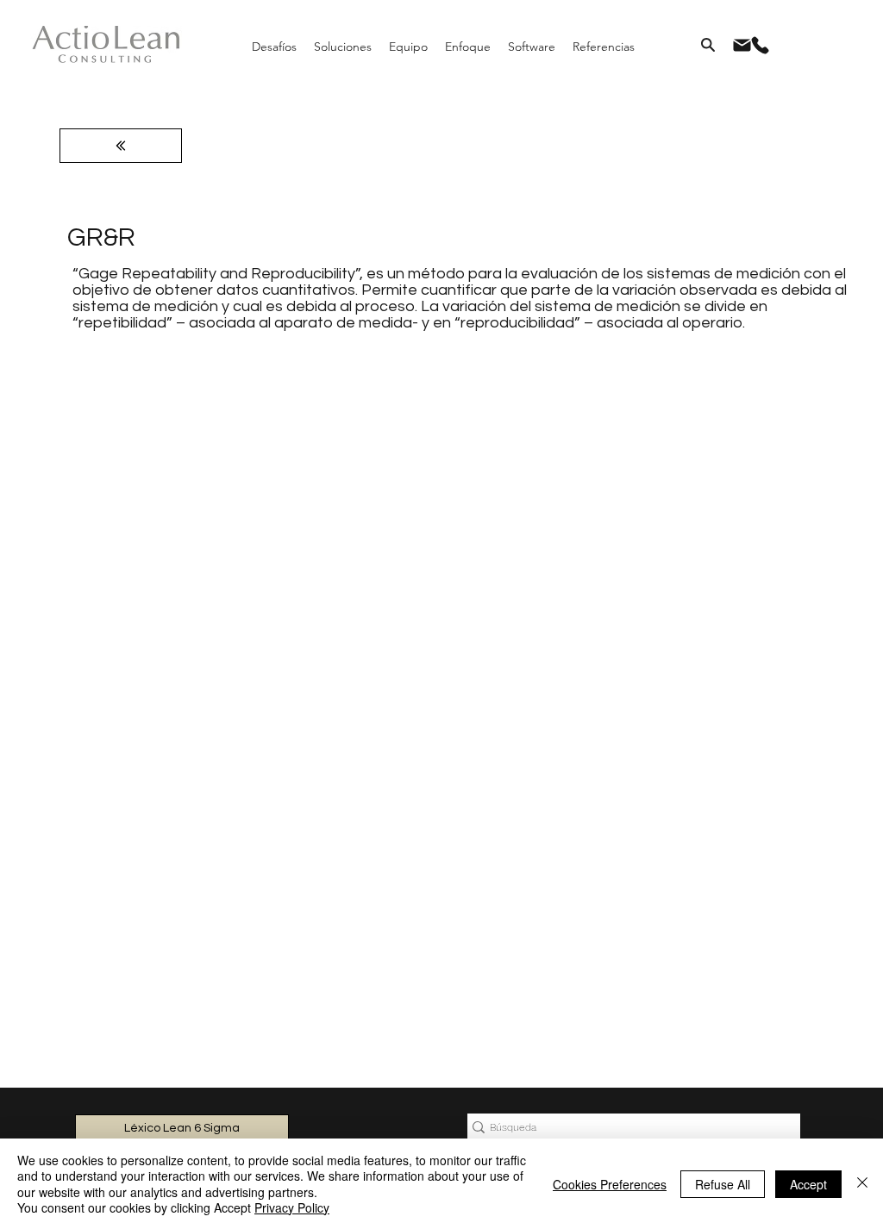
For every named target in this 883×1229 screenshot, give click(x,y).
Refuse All (722, 1184)
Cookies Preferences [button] (610, 1184)
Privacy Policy (291, 1207)
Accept (808, 1184)
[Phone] (759, 45)
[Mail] (741, 45)
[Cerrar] (862, 1183)
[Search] (708, 45)
